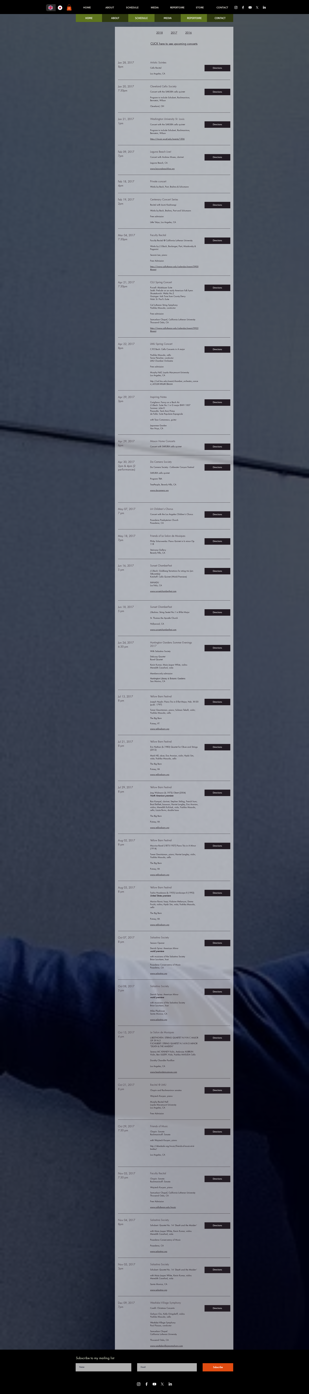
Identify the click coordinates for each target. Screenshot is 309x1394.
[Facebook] (243, 7)
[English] (50, 7)
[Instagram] (236, 7)
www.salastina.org (158, 973)
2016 (188, 33)
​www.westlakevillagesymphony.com (166, 1345)
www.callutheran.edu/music (163, 1207)
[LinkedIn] (264, 7)
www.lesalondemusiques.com (163, 1072)
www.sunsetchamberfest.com (163, 591)
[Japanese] (60, 7)
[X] (257, 7)
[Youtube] (250, 7)
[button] (69, 7)
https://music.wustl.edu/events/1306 (167, 138)
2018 (159, 33)
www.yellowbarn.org (159, 728)
